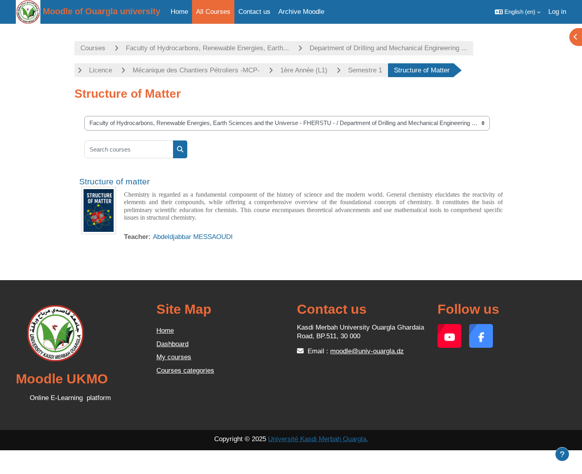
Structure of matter (114, 181)
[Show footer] (562, 454)
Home (165, 330)
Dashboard (172, 344)
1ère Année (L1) (303, 70)
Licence (100, 70)
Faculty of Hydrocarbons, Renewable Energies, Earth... (207, 48)
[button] (517, 12)
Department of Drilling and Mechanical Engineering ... (388, 48)
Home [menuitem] (179, 11)
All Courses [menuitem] (213, 11)
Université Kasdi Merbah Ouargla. (318, 439)
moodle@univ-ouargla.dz (367, 351)
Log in (557, 11)
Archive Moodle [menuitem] (301, 11)
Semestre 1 (365, 70)
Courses (92, 48)
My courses (173, 357)
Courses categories (185, 370)
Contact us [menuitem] (254, 11)
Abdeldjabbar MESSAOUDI (193, 237)
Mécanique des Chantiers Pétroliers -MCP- (196, 70)
